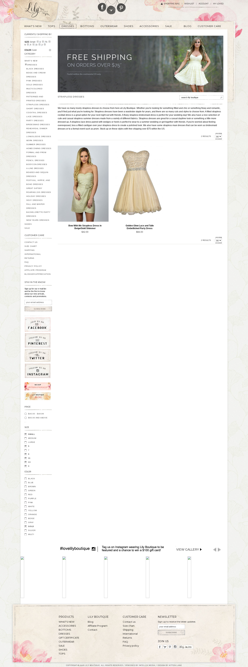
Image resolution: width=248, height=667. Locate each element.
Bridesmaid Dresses (38, 125)
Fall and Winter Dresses (35, 206)
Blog (90, 621)
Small (31, 434)
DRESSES (32, 65)
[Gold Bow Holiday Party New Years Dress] (83, 184)
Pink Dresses (34, 81)
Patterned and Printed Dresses (36, 99)
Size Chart (31, 246)
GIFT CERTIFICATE (69, 637)
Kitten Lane (175, 665)
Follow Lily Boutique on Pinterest (121, 6)
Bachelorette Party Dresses (38, 214)
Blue (31, 483)
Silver (32, 530)
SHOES (28, 224)
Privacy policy (131, 645)
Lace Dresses (34, 117)
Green (31, 491)
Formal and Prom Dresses (36, 154)
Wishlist (189, 4)
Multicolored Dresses (34, 91)
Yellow (32, 510)
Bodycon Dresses (36, 164)
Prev (214, 550)
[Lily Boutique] (41, 11)
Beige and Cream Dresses (36, 75)
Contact (92, 629)
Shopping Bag (172, 4)
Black (31, 479)
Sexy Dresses (34, 200)
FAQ (27, 262)
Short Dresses (35, 109)
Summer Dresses (36, 144)
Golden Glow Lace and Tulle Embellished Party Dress (140, 227)
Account (204, 4)
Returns (29, 258)
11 (29, 458)
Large (31, 442)
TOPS (62, 653)
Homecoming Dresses (38, 148)
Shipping (29, 250)
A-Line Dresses (35, 168)
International (33, 254)
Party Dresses (35, 121)
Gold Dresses (34, 85)
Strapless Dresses (37, 105)
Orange (32, 514)
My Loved (218, 4)
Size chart (129, 625)
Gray (31, 522)
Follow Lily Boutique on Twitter (111, 7)
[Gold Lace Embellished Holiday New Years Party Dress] (137, 184)
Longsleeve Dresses (38, 136)
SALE (27, 228)
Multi (31, 534)
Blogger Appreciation (38, 274)
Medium (32, 438)
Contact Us (31, 242)
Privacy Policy (33, 266)
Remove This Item (50, 50)
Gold (31, 526)
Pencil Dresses (35, 160)
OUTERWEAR (66, 641)
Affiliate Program (35, 270)
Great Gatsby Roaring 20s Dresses (38, 190)
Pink (30, 502)
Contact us (129, 621)
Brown (32, 487)
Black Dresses (35, 69)
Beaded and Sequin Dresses (37, 174)
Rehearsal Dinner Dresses (36, 130)
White (31, 506)
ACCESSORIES (67, 625)
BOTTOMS (65, 629)
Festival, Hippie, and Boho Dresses (38, 182)
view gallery (187, 549)
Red (30, 494)
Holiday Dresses (36, 196)
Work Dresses (34, 140)
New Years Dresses (37, 220)
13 (29, 462)
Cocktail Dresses (36, 113)
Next (219, 550)
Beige (31, 518)
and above (38, 418)
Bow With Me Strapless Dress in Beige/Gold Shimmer (84, 227)
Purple (32, 498)
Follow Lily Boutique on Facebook (102, 6)
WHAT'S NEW (31, 61)
